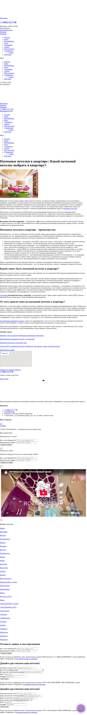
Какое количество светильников (11, 696)
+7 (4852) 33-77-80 (8, 22)
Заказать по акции (7, 462)
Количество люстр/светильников (12, 672)
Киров (2, 560)
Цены (6, 39)
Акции (6, 47)
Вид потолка (4, 670)
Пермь (2, 593)
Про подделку (9, 49)
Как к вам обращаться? (9, 440)
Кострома (3, 564)
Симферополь (5, 618)
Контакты (7, 54)
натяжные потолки (70, 208)
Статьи (11, 53)
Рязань (2, 600)
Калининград (5, 553)
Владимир (3, 532)
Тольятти (3, 621)
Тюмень (3, 625)
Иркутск (3, 550)
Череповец (4, 639)
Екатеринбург (5, 539)
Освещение (8, 45)
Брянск (2, 528)
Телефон (3, 676)
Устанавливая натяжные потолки (12, 321)
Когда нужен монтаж (7, 700)
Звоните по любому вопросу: (10, 371)
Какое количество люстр (9, 698)
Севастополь (4, 611)
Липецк (3, 571)
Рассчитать (4, 679)
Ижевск (3, 543)
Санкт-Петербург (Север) (9, 604)
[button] (6, 30)
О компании (8, 51)
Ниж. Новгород (5, 578)
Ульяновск (4, 629)
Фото (6, 43)
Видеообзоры (9, 41)
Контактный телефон (8, 442)
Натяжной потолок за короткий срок (13, 343)
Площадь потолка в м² (8, 668)
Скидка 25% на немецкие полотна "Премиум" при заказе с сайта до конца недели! (30, 346)
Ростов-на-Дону (6, 596)
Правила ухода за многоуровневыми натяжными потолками (22, 335)
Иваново (3, 546)
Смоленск (3, 614)
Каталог (7, 37)
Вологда (3, 535)
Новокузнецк (5, 586)
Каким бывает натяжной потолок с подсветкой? (17, 339)
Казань (2, 557)
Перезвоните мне (6, 111)
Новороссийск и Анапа (8, 582)
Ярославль (4, 18)
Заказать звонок (6, 445)
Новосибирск (5, 589)
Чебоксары (4, 632)
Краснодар (4, 568)
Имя (2, 674)
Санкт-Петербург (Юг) (8, 607)
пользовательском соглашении (26, 659)
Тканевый (4, 295)
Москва (3, 575)
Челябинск (4, 636)
